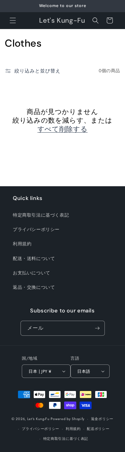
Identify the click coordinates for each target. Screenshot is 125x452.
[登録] (97, 328)
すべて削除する (63, 129)
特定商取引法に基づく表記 (41, 215)
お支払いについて (31, 273)
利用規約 (22, 244)
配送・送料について (34, 258)
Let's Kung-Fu (38, 418)
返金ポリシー (102, 418)
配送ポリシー (98, 428)
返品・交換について (34, 287)
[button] (13, 20)
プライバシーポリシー (36, 229)
